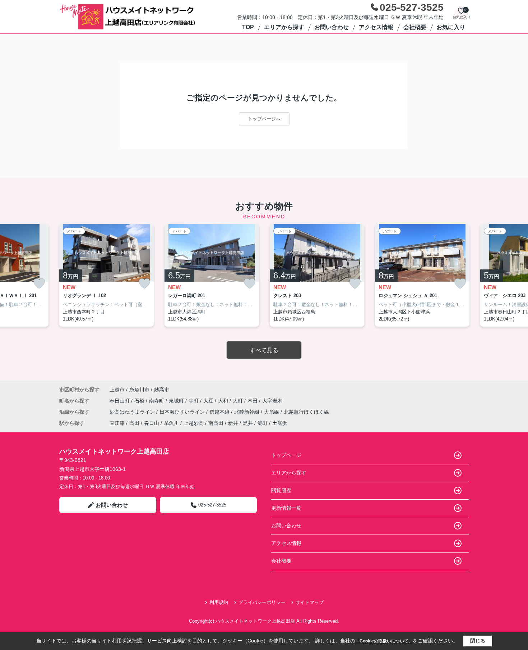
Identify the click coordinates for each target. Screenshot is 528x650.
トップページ (286, 455)
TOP (248, 27)
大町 (238, 401)
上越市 (117, 389)
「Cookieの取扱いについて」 (384, 641)
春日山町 (120, 401)
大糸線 (272, 412)
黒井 (248, 423)
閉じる (477, 641)
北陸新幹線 (247, 412)
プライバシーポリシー (261, 602)
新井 (233, 423)
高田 (134, 423)
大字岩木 (272, 401)
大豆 (209, 401)
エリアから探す (284, 27)
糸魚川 (171, 423)
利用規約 (218, 602)
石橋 (140, 401)
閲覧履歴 (281, 490)
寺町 (194, 401)
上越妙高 (194, 423)
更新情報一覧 (286, 508)
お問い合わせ (331, 27)
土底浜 (279, 423)
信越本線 (220, 412)
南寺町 (157, 401)
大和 (224, 401)
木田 (253, 401)
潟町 (263, 423)
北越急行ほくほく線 (306, 412)
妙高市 (161, 389)
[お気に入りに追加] (39, 284)
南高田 (215, 423)
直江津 (117, 423)
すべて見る (264, 350)
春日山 (151, 423)
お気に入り (450, 27)
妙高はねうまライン (133, 412)
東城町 (177, 401)
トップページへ (264, 119)
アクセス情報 (376, 27)
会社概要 (414, 27)
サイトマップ (310, 602)
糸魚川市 (139, 389)
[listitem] (106, 275)
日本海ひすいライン (182, 412)
